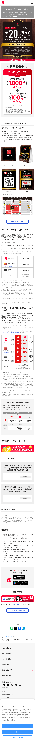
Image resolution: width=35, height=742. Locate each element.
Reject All (17, 732)
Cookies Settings (17, 737)
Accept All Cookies (17, 726)
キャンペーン (9, 636)
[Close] (32, 701)
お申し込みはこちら (9, 266)
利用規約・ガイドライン (8, 691)
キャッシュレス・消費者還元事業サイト (11, 332)
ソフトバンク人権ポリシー (8, 697)
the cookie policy (12, 715)
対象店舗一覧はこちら (17, 221)
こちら (15, 16)
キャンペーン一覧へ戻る (18, 610)
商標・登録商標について (8, 694)
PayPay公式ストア (17, 604)
